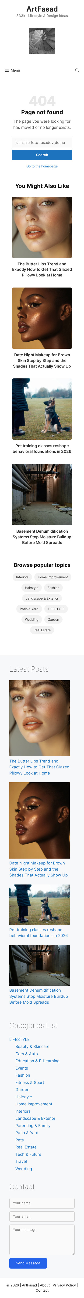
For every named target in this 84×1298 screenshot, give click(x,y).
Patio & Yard (29, 609)
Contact (42, 1290)
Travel (21, 1161)
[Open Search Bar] (77, 70)
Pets (19, 1140)
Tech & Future (28, 1154)
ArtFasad (42, 9)
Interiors (22, 577)
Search (42, 155)
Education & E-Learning (37, 1061)
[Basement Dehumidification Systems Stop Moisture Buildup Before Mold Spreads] (42, 494)
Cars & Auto (26, 1053)
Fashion (53, 588)
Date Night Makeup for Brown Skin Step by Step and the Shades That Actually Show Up (42, 361)
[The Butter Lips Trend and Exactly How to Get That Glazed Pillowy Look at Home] (42, 227)
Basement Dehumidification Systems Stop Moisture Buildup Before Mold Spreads (42, 537)
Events (21, 1068)
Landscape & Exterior (42, 598)
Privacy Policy (64, 1285)
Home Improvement (53, 577)
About (45, 1285)
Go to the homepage (42, 166)
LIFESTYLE (56, 609)
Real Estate (42, 630)
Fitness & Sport (29, 1082)
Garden (53, 619)
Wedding (31, 619)
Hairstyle (31, 588)
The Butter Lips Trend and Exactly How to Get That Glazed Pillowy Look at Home (42, 270)
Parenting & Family (32, 1125)
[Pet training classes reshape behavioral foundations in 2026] (42, 409)
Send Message (28, 1263)
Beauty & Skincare (32, 1046)
